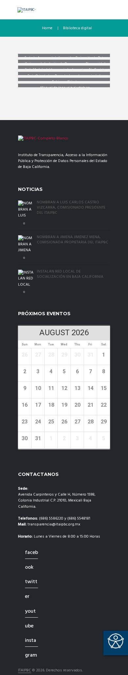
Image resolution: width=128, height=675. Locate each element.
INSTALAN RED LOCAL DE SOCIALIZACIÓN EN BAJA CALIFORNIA (70, 274)
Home (47, 28)
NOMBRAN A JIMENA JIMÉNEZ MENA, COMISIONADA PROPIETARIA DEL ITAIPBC (72, 240)
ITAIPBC (24, 670)
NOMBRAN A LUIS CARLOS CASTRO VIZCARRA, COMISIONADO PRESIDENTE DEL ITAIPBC (71, 207)
